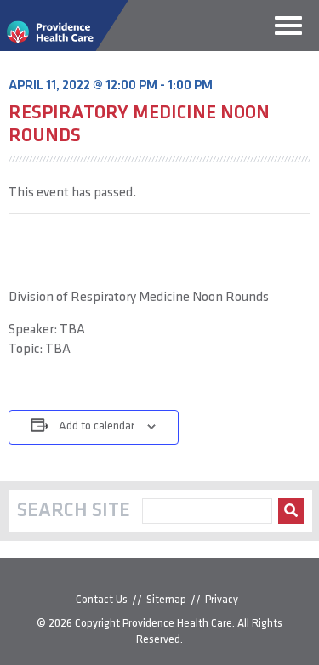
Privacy (221, 599)
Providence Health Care (177, 623)
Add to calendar (96, 426)
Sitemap (166, 599)
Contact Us (102, 599)
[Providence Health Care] (64, 47)
